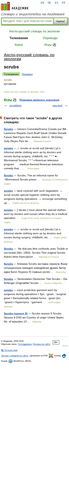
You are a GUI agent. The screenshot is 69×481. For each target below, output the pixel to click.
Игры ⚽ (50, 44)
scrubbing (15, 105)
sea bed (57, 105)
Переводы (50, 38)
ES (56, 3)
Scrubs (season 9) (16, 313)
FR (63, 3)
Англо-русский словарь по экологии (34, 31)
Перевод (27, 74)
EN (42, 3)
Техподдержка (25, 344)
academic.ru (15, 6)
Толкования (19, 38)
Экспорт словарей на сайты (14, 355)
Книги (19, 44)
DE (49, 3)
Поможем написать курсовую (39, 99)
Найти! (60, 21)
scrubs (8, 148)
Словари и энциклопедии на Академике (33, 14)
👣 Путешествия (9, 350)
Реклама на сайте (41, 344)
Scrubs (8, 129)
